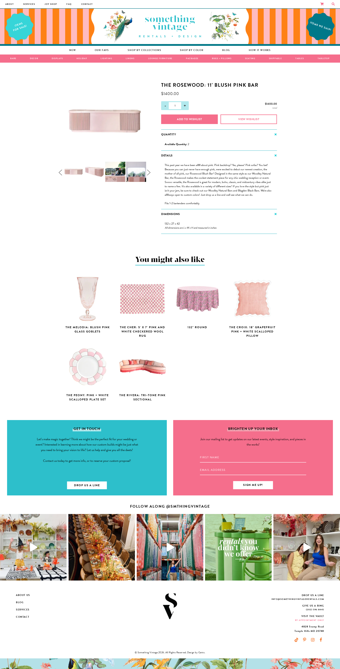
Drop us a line (87, 485)
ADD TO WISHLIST (189, 119)
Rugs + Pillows (222, 58)
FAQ (69, 4)
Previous (60, 172)
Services (29, 4)
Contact (87, 4)
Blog (20, 602)
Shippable (275, 58)
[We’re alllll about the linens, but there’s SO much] (238, 547)
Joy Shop (51, 4)
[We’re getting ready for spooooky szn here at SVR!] (33, 547)
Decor (34, 58)
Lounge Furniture (160, 58)
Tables (299, 58)
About (9, 4)
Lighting (106, 58)
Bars (13, 58)
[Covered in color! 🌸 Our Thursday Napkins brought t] (101, 547)
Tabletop (324, 58)
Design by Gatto (196, 652)
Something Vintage (170, 26)
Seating (250, 58)
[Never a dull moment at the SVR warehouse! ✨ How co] (170, 547)
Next (149, 172)
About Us (23, 595)
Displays (57, 58)
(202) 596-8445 (315, 609)
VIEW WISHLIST (248, 119)
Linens (130, 58)
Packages (192, 58)
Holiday (81, 58)
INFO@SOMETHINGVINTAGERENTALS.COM (297, 599)
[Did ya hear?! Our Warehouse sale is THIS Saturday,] (306, 547)
